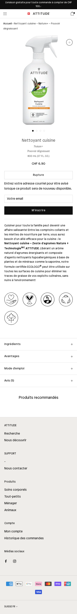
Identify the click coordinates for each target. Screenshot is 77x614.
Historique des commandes (24, 538)
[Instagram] (14, 561)
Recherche (12, 433)
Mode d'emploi (14, 368)
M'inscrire (38, 210)
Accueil (7, 23)
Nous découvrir (15, 440)
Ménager (10, 503)
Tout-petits (12, 496)
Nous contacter (15, 468)
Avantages (11, 356)
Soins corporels (15, 489)
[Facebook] (5, 561)
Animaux (10, 510)
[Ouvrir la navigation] (5, 13)
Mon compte (13, 531)
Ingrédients (12, 344)
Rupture (38, 175)
